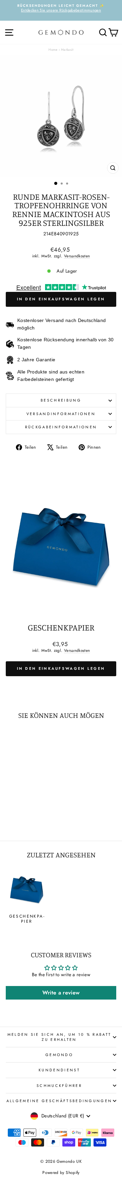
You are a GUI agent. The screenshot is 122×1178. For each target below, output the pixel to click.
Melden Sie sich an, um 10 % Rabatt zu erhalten (59, 1037)
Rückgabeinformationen (61, 427)
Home (52, 49)
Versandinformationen (61, 413)
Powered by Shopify (60, 1173)
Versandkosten (77, 256)
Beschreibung (61, 400)
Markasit (67, 49)
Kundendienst (59, 1070)
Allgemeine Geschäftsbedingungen (59, 1101)
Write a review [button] (61, 993)
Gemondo (59, 1054)
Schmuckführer (59, 1085)
